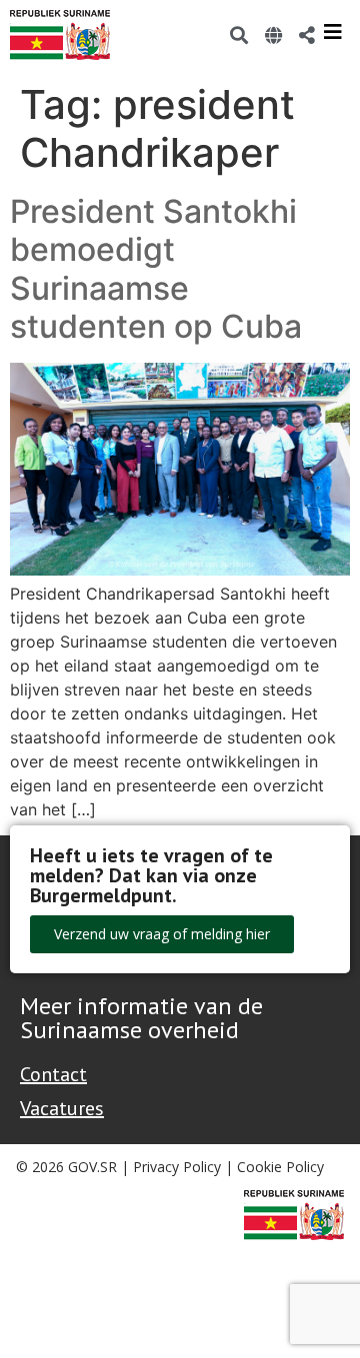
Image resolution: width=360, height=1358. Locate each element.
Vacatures (62, 1108)
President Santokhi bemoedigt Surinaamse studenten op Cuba (160, 269)
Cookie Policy (280, 1166)
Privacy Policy (177, 1166)
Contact (53, 1074)
